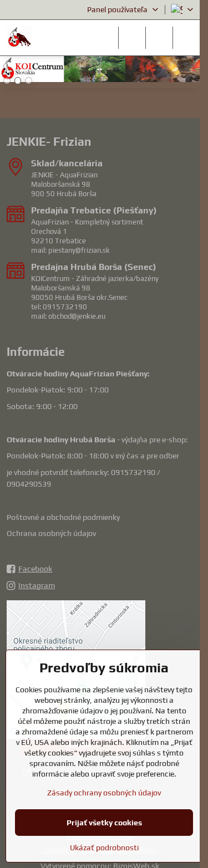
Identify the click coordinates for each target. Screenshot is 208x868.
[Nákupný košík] (159, 38)
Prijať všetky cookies (104, 822)
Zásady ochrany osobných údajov (104, 792)
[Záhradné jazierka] (100, 70)
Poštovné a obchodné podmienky (63, 517)
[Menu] (186, 38)
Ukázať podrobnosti (104, 847)
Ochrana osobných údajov (51, 533)
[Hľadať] (132, 38)
